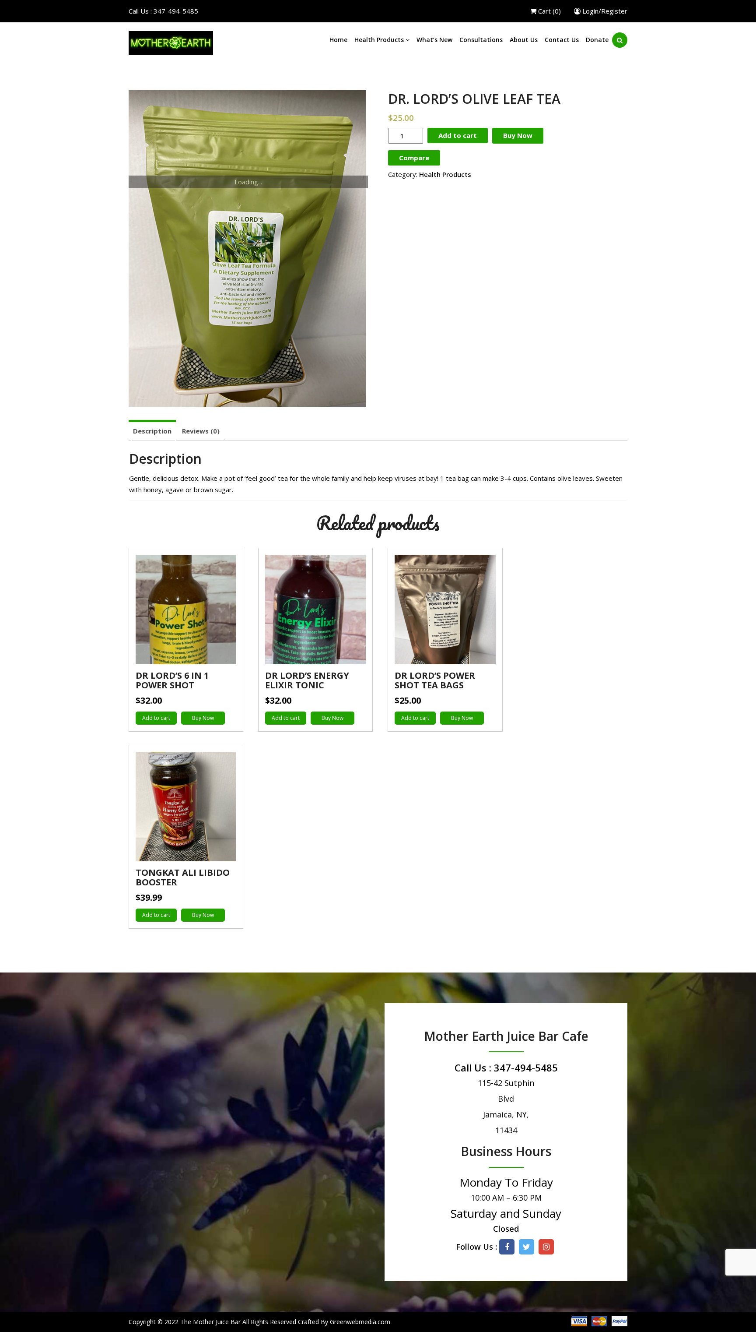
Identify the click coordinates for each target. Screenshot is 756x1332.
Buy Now (517, 135)
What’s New (434, 39)
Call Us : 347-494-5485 (163, 11)
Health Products (380, 39)
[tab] (152, 430)
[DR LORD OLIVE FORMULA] (248, 248)
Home (338, 39)
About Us (524, 39)
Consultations (481, 39)
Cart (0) (548, 11)
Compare (414, 157)
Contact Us (562, 39)
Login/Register (604, 11)
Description (152, 430)
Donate (597, 39)
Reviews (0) (201, 430)
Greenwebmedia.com (360, 1322)
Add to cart (457, 135)
